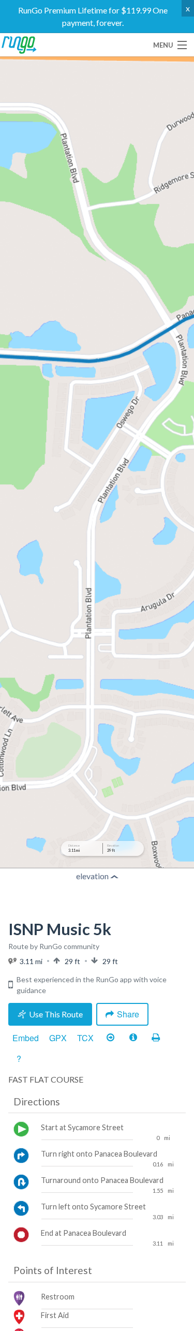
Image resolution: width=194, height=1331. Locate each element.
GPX (58, 1038)
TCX (85, 1038)
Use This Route (56, 1014)
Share (128, 1014)
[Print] (155, 1038)
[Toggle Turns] (110, 1038)
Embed (25, 1038)
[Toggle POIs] (133, 1038)
